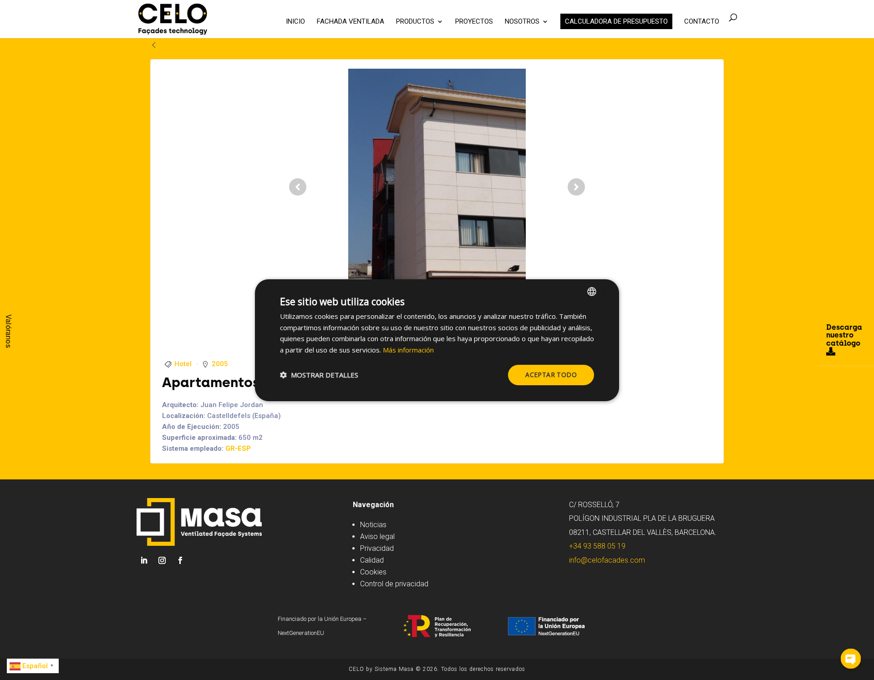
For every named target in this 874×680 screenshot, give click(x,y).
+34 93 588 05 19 (597, 546)
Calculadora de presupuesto (616, 21)
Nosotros (522, 21)
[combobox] (591, 291)
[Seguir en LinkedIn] (144, 560)
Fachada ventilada (350, 21)
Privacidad (377, 548)
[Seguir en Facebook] (180, 560)
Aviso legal (377, 536)
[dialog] (437, 340)
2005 (220, 364)
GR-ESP (238, 448)
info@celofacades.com (607, 560)
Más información (408, 349)
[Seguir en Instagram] (162, 560)
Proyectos (474, 21)
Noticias (373, 524)
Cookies (373, 572)
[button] (319, 375)
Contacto (701, 21)
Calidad (372, 560)
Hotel (183, 364)
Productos (415, 21)
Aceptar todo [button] (551, 374)
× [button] (604, 290)
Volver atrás (181, 45)
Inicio (295, 21)
